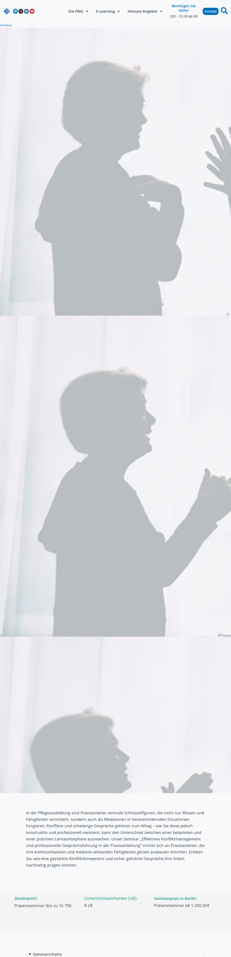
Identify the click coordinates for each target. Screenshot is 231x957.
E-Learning (105, 11)
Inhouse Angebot (143, 11)
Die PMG (75, 11)
